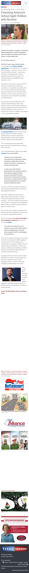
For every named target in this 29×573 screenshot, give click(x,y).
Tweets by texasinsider (8, 490)
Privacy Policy (18, 566)
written (3, 153)
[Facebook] (3, 562)
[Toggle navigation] (26, 3)
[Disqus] (14, 350)
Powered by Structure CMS (20, 570)
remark (9, 222)
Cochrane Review (7, 131)
